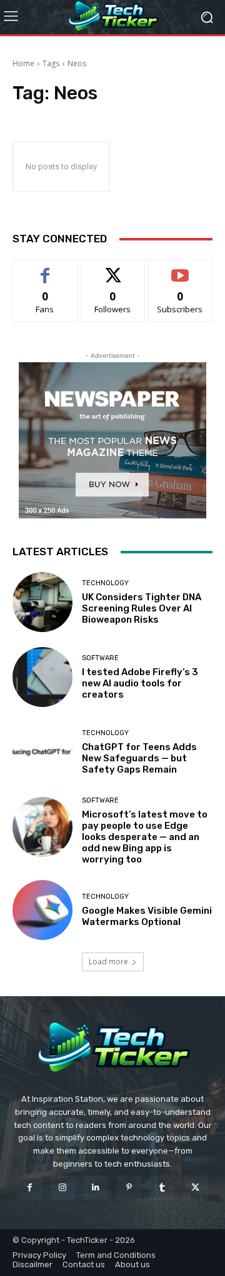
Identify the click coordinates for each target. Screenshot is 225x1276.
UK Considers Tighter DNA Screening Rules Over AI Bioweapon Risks (141, 608)
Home (23, 63)
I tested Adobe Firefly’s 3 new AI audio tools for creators (140, 683)
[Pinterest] (129, 1187)
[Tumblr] (162, 1187)
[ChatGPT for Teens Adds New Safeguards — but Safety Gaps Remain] (42, 752)
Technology (105, 583)
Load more (108, 961)
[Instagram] (63, 1187)
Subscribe (180, 269)
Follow (113, 269)
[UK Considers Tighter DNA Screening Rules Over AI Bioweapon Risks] (42, 602)
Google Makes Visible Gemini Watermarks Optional (147, 916)
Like (45, 269)
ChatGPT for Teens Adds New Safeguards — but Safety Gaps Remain (139, 758)
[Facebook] (29, 1187)
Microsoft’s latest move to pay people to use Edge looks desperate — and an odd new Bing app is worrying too (145, 837)
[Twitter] (195, 1187)
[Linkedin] (96, 1187)
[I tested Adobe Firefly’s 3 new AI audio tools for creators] (42, 677)
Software (100, 658)
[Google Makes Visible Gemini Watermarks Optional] (42, 910)
